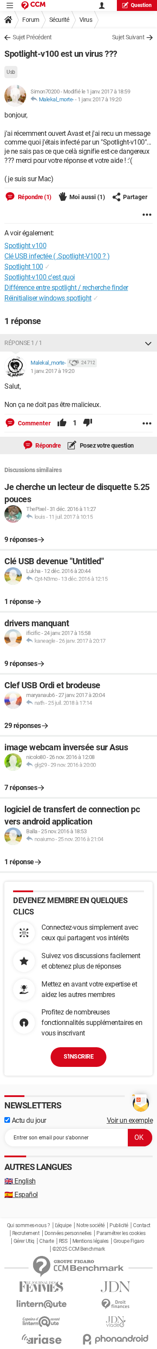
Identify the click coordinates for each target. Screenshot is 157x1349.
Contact (141, 1225)
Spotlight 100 (23, 266)
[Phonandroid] (115, 1339)
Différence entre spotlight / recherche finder (66, 287)
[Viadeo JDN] (115, 1321)
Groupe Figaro (128, 1241)
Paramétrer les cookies (120, 1233)
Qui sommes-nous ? (28, 1225)
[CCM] (33, 5)
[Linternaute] (41, 1304)
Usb (11, 72)
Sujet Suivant (128, 37)
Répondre (47, 445)
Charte (46, 1241)
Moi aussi (87, 196)
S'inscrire (78, 1056)
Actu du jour (28, 1120)
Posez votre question (106, 445)
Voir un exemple (130, 1120)
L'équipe (63, 1225)
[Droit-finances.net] (115, 1304)
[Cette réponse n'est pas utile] (87, 423)
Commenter (34, 423)
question (141, 5)
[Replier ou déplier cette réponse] (148, 343)
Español (21, 1194)
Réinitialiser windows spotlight (48, 298)
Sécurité (59, 19)
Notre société (90, 1225)
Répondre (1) (34, 196)
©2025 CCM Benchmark (78, 1249)
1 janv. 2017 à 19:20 (99, 99)
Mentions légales (90, 1241)
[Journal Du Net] (115, 1286)
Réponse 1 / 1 (23, 342)
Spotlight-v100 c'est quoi (39, 277)
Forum (30, 19)
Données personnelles (68, 1233)
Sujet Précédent (32, 37)
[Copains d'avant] (41, 1321)
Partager (135, 196)
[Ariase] (41, 1339)
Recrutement (26, 1233)
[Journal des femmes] (41, 1286)
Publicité (118, 1225)
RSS (63, 1241)
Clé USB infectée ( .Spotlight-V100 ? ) (56, 256)
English (20, 1181)
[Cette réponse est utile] (62, 423)
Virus (85, 19)
